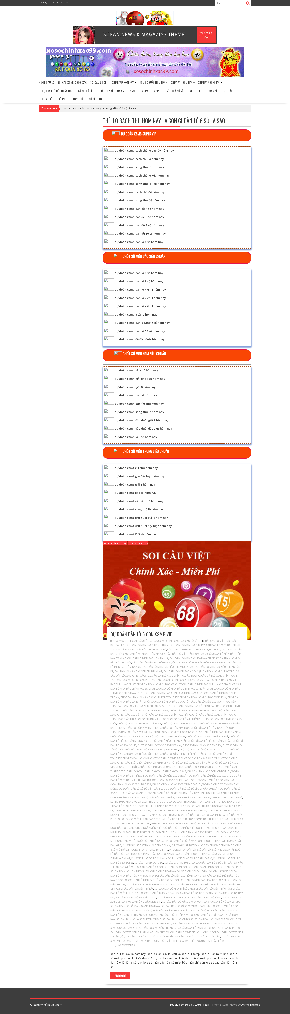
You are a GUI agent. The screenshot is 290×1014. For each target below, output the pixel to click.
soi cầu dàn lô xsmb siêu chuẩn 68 (154, 928)
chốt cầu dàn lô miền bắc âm (155, 684)
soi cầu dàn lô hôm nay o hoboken (168, 871)
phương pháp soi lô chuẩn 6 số (151, 858)
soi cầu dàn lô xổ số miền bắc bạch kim (186, 906)
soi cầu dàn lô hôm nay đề (127, 871)
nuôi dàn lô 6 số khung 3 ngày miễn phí (135, 828)
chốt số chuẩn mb (122, 719)
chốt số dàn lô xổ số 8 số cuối (201, 745)
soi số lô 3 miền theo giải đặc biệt (174, 941)
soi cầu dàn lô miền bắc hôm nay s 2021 (149, 880)
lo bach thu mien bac (171, 814)
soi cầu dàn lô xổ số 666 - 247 (222, 901)
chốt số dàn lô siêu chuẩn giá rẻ (207, 736)
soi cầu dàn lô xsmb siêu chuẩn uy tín (150, 936)
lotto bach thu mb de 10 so (132, 823)
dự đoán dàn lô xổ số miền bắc (215, 780)
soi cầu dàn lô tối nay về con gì (136, 897)
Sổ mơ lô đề (85, 91)
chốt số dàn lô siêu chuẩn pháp (166, 741)
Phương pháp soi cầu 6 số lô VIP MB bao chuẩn (159, 854)
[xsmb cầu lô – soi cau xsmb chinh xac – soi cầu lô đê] (145, 75)
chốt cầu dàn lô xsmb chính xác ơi (214, 714)
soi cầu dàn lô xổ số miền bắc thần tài (204, 910)
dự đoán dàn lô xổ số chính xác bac (170, 780)
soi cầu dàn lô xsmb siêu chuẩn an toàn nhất (207, 928)
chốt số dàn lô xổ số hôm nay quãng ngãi (151, 749)
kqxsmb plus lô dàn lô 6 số (225, 797)
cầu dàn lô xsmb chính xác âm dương (176, 675)
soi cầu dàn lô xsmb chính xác (152, 923)
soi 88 (129, 862)
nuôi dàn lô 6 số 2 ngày (227, 823)
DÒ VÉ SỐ (47, 99)
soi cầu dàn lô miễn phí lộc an (173, 888)
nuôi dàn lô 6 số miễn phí (177, 828)
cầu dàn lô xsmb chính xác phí (129, 680)
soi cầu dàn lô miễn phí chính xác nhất (185, 884)
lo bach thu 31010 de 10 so (155, 801)
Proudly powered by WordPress (188, 1004)
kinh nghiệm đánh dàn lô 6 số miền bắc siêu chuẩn (142, 797)
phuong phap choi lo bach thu (148, 849)
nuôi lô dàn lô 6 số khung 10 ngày (140, 836)
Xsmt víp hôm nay (181, 82)
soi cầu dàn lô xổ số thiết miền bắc (138, 919)
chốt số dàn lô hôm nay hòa (171, 728)
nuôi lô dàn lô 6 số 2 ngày (195, 832)
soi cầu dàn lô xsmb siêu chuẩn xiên (197, 936)
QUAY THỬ (77, 99)
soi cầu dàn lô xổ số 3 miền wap (182, 901)
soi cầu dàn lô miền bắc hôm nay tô (198, 880)
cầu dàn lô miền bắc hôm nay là (147, 658)
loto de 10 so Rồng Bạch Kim (196, 819)
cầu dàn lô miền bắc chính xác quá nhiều (193, 649)
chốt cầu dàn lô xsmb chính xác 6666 (144, 710)
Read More (120, 976)
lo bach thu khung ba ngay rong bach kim (179, 810)
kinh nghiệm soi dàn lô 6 (191, 797)
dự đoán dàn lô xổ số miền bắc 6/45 (175, 784)
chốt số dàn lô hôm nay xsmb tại (131, 732)
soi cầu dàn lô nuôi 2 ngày (157, 893)
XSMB (133, 91)
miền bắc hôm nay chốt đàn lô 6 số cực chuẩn (181, 823)
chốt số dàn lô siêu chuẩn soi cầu (210, 741)
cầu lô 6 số (197, 680)
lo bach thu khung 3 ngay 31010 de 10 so (164, 806)
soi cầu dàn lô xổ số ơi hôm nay (168, 915)
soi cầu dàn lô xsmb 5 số (177, 919)
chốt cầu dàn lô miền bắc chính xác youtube (150, 697)
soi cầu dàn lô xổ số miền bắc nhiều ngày (152, 910)
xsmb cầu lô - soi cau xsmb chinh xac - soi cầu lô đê (164, 641)
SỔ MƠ (62, 99)
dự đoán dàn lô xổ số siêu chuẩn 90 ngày (192, 788)
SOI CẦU (228, 91)
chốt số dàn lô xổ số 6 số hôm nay (159, 745)
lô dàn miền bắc (216, 814)
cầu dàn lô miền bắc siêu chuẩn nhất (138, 671)
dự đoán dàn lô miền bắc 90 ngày (166, 775)
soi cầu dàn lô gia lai (228, 867)
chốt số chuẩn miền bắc (150, 719)
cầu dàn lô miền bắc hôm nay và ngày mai (203, 662)
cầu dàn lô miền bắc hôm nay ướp (154, 662)
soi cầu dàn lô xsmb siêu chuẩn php (188, 932)
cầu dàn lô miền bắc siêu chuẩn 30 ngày (167, 667)
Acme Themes (250, 1004)
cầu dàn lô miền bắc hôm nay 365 (144, 654)
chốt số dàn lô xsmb (136, 758)
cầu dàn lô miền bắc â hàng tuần (146, 645)
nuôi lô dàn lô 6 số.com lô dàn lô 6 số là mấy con (169, 841)
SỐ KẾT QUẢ (95, 99)
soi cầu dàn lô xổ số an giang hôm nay (135, 906)
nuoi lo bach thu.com (162, 832)
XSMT (157, 91)
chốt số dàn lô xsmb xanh (194, 767)
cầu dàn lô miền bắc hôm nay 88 (187, 654)
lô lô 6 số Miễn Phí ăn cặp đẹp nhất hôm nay (149, 819)
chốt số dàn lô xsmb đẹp (152, 762)
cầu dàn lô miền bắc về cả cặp (182, 671)
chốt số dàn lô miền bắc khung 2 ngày (216, 732)
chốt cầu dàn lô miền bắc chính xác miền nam (166, 693)
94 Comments (126, 945)
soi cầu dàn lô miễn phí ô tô (212, 888)
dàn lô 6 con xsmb (174, 771)
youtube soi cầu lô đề (211, 941)
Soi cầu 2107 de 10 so (177, 862)
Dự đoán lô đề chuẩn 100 (57, 91)
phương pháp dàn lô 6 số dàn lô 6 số (192, 849)
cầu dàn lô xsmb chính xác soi (169, 680)
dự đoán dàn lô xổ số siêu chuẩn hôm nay (172, 793)
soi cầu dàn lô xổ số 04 (206, 897)
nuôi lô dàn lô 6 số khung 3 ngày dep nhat (191, 836)
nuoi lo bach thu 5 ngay (131, 832)
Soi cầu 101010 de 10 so (148, 862)
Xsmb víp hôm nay (123, 82)
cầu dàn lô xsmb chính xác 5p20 (130, 675)
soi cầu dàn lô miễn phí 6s (142, 884)
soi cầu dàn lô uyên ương (174, 897)
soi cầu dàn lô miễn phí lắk (136, 888)
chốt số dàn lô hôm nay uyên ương (213, 728)
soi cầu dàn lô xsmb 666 (210, 919)
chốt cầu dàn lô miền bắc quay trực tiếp (209, 701)
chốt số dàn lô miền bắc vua (128, 736)
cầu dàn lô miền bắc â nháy (187, 645)
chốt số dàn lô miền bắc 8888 (172, 732)
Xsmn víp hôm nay (208, 82)
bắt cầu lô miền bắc (218, 641)
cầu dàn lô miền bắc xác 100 (221, 671)
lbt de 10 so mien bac (123, 801)
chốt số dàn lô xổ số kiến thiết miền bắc (178, 754)
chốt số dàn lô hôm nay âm (180, 723)
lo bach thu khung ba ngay (132, 810)
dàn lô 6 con (153, 771)
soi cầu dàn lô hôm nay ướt (210, 871)
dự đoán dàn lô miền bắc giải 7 (208, 775)
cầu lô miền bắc (216, 680)
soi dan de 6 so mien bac (137, 941)
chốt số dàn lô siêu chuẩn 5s (166, 736)
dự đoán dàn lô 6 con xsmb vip (141, 634)
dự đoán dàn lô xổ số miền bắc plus (142, 788)
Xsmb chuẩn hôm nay (152, 82)
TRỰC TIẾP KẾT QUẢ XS (111, 91)
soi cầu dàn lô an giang (198, 867)
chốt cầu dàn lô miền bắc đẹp (163, 701)
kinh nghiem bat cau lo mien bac (220, 793)
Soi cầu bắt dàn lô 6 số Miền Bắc (212, 862)
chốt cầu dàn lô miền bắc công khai (203, 697)
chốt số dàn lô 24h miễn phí (184, 719)
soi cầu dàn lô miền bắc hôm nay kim (178, 875)
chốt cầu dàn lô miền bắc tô (183, 706)
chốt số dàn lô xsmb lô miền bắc (190, 762)
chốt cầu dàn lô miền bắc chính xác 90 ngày (177, 688)
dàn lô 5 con (135, 771)
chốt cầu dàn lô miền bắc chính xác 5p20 (201, 684)
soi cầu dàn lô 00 (147, 867)
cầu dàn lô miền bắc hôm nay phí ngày (194, 658)
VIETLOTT (195, 91)
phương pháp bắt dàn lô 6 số (190, 845)
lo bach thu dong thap (188, 801)
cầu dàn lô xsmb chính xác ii (219, 675)
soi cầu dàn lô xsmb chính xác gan (195, 923)
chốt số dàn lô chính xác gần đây (139, 723)
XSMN (145, 91)
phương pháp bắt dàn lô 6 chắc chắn (146, 845)
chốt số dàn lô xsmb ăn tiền (199, 758)
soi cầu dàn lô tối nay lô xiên (194, 893)
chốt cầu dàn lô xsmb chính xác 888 (193, 710)
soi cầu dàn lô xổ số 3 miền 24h (141, 901)
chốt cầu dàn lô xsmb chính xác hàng (166, 714)
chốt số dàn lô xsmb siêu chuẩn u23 (153, 767)
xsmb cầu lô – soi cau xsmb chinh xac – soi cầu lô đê (73, 82)
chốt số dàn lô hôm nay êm (133, 728)
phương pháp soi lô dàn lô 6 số (192, 858)
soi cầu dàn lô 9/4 (170, 867)
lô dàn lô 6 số (195, 814)
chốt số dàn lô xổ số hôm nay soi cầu (203, 749)
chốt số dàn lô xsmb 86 (165, 758)
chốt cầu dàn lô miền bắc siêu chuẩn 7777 (137, 706)
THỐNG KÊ (211, 91)
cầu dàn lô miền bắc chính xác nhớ (143, 649)
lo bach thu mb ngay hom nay (137, 814)
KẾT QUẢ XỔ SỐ (175, 91)
